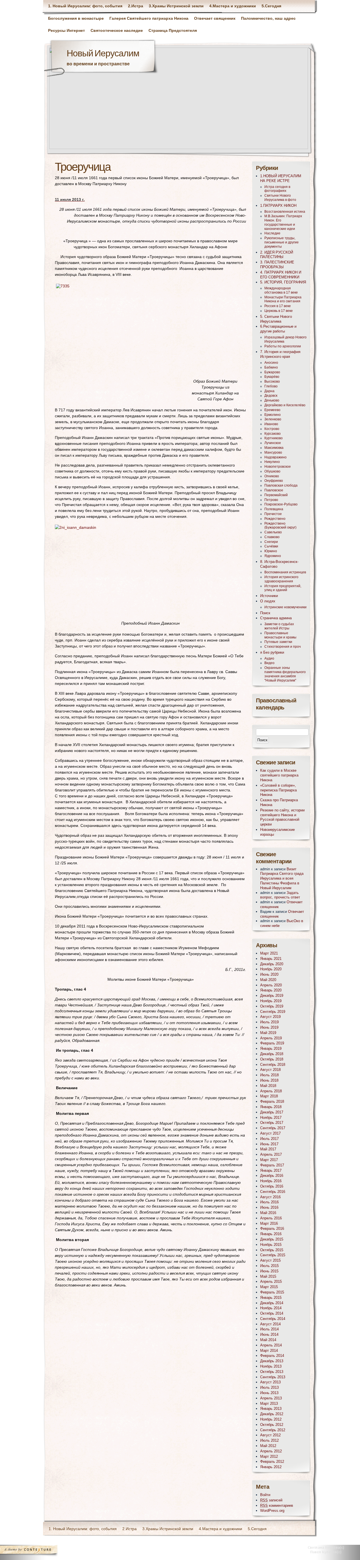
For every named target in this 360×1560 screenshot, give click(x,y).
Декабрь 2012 (271, 1414)
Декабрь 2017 (271, 1112)
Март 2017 (269, 1160)
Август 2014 (270, 1324)
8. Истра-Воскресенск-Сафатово (279, 564)
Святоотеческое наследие (117, 30)
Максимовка (274, 448)
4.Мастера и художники (232, 6)
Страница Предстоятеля (172, 30)
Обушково (272, 471)
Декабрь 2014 (271, 1303)
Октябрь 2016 (271, 1186)
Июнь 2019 (269, 1027)
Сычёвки (271, 546)
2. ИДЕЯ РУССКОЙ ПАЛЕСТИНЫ (276, 254)
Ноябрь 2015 (271, 1244)
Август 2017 (270, 1133)
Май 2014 (268, 1340)
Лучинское (272, 443)
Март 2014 (269, 1350)
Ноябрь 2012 (271, 1419)
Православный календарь (276, 704)
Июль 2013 (269, 1387)
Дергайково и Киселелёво (284, 405)
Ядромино (272, 556)
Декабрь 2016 (271, 1175)
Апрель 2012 (271, 1451)
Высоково (272, 381)
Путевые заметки (278, 642)
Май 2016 (268, 1213)
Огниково (271, 476)
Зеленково (272, 419)
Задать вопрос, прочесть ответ (280, 895)
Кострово (271, 429)
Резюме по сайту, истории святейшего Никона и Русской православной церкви (282, 817)
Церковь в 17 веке (278, 311)
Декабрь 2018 (271, 1054)
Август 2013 (270, 1382)
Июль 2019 (269, 1022)
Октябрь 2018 (271, 1059)
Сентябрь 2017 (272, 1128)
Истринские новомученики (285, 607)
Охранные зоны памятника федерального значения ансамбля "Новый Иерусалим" (285, 674)
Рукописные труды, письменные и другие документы (281, 242)
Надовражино (275, 457)
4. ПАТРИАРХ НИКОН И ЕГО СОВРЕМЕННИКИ (280, 274)
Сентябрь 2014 (272, 1319)
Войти (265, 1495)
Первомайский (276, 495)
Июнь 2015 (269, 1271)
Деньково (271, 400)
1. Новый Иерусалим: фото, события (85, 6)
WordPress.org (272, 1510)
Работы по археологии (282, 346)
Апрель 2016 (271, 1218)
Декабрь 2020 (271, 964)
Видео (269, 663)
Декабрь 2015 (271, 1239)
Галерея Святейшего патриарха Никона (148, 18)
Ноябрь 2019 (271, 1001)
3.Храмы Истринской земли (176, 6)
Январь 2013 (271, 1408)
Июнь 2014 (269, 1334)
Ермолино (272, 415)
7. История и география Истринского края (280, 354)
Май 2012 (268, 1446)
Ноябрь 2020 (271, 969)
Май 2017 (268, 1149)
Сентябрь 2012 (272, 1430)
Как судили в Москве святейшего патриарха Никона (279, 775)
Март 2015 (269, 1287)
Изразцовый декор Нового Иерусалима (285, 339)
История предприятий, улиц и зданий (282, 588)
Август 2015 (270, 1260)
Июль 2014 (269, 1329)
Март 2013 (269, 1403)
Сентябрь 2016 (272, 1192)
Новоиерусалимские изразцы (277, 831)
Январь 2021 (271, 959)
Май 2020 (268, 980)
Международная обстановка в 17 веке (281, 290)
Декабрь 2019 (271, 995)
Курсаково (272, 434)
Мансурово (273, 452)
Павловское (273, 490)
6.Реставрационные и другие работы (278, 328)
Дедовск (270, 396)
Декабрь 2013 (271, 1361)
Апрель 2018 (271, 1091)
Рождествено (274, 519)
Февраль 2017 (272, 1165)
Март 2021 (269, 953)
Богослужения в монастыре (76, 18)
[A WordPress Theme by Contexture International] (36, 1551)
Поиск (265, 613)
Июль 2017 (269, 1139)
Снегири (271, 542)
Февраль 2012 (272, 1461)
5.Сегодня (271, 6)
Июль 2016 (269, 1202)
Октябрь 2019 (271, 1006)
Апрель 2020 (271, 985)
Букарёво (271, 377)
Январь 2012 (271, 1467)
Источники (269, 596)
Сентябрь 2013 (272, 1377)
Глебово (271, 386)
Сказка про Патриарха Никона (279, 802)
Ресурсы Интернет (66, 30)
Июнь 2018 (269, 1080)
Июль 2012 (269, 1440)
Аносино (271, 363)
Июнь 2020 (269, 974)
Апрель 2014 (271, 1345)
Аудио (269, 658)
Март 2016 (269, 1223)
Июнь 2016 (269, 1207)
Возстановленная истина (284, 212)
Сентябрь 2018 (272, 1064)
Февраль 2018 (272, 1101)
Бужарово (272, 372)
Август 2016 (270, 1197)
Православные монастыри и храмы (280, 635)
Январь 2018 (271, 1107)
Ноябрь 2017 (271, 1117)
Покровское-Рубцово (281, 504)
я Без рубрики (272, 652)
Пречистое (273, 514)
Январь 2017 (271, 1170)
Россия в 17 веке (277, 306)
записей (271, 1500)
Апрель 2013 (271, 1398)
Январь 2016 (271, 1234)
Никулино (272, 462)
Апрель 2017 (271, 1154)
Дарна (269, 391)
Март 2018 (269, 1096)
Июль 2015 (269, 1266)
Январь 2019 (271, 1048)
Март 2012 (269, 1456)
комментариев (276, 1505)
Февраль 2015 (272, 1292)
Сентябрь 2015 (272, 1255)
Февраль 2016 (272, 1228)
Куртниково (273, 438)
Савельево (273, 532)
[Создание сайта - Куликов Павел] (328, 1551)
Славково (272, 537)
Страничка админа (276, 618)
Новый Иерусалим (103, 54)
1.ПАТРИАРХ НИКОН (278, 205)
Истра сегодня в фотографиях (277, 189)
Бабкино (271, 367)
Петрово (271, 500)
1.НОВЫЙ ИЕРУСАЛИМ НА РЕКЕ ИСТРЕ (280, 178)
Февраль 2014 (272, 1355)
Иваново (271, 424)
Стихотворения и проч (282, 647)
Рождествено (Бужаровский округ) (280, 526)
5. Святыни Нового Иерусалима (276, 318)
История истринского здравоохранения (281, 579)
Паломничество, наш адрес (268, 18)
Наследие (272, 233)
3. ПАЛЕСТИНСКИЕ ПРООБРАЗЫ (277, 264)
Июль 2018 (269, 1075)
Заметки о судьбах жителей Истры (279, 626)
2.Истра (135, 6)
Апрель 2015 (271, 1281)
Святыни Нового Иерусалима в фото (280, 198)
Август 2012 (270, 1435)
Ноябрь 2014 (271, 1308)
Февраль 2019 (272, 1043)
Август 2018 (270, 1070)
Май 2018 (268, 1086)
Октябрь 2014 (271, 1313)
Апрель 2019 (271, 1038)
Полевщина (273, 509)
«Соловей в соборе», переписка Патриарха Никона (278, 790)
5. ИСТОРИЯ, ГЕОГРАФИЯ (283, 282)
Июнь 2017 (269, 1144)
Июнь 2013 (269, 1393)
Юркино (270, 551)
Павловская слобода (281, 485)
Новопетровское (277, 467)
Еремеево (272, 410)
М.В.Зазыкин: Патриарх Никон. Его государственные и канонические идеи (283, 222)
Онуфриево (273, 481)
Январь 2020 (271, 990)
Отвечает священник (214, 18)
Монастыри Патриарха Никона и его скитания (283, 299)
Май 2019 (268, 1033)
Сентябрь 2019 (272, 1011)
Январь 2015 (271, 1297)
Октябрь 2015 (271, 1250)
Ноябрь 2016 (271, 1181)
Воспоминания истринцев (285, 572)
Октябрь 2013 (271, 1372)
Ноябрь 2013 (271, 1366)
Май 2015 (268, 1276)
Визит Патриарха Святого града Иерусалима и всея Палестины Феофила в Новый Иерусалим (281, 878)
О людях (267, 601)
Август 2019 (270, 1017)
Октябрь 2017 (271, 1122)
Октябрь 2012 (271, 1425)
